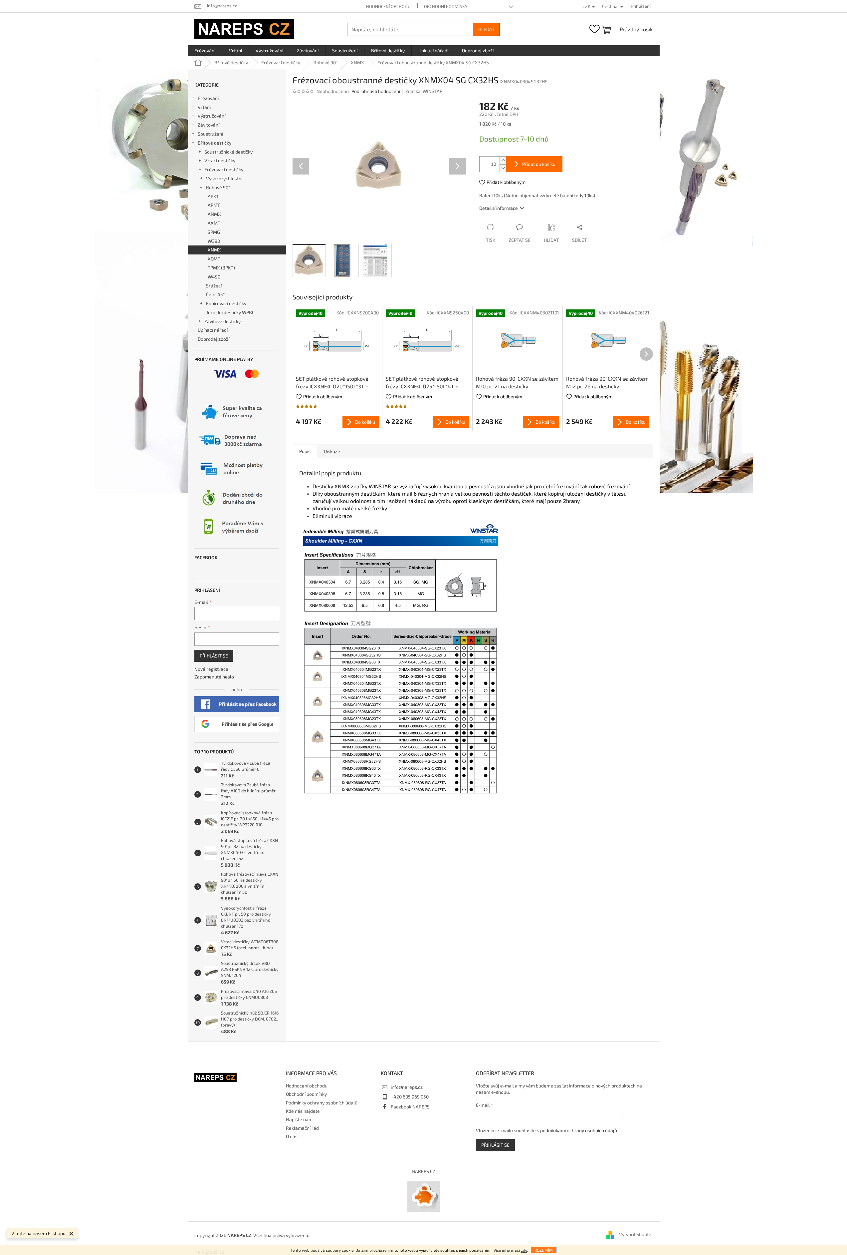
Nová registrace (211, 669)
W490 (214, 276)
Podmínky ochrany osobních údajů (321, 1102)
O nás (292, 1136)
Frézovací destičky (223, 169)
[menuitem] (205, 50)
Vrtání (204, 107)
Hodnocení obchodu (388, 6)
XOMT (214, 258)
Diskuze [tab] (332, 451)
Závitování (208, 125)
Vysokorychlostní (224, 178)
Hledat (486, 29)
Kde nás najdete (303, 1111)
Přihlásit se (214, 655)
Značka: (424, 91)
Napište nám (299, 1119)
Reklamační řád (302, 1128)
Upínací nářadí (213, 330)
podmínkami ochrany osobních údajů (578, 1130)
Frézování (208, 98)
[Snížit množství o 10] (503, 168)
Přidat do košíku (538, 164)
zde (524, 1250)
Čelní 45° (215, 294)
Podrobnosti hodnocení (375, 91)
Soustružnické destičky (228, 152)
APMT (214, 205)
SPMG (214, 232)
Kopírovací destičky (226, 303)
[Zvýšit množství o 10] (503, 160)
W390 (214, 241)
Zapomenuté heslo (214, 676)
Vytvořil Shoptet (636, 1234)
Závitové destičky (222, 321)
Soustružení (210, 134)
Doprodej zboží (213, 339)
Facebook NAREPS (410, 1106)
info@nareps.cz (407, 1087)
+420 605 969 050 (410, 1096)
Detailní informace (498, 208)
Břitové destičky (214, 143)
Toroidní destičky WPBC (230, 312)
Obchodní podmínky (445, 6)
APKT (213, 196)
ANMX (214, 214)
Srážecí (214, 285)
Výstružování (211, 116)
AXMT (214, 223)
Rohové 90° (218, 187)
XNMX (214, 249)
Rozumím (543, 1250)
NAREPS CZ (423, 1171)
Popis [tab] (305, 451)
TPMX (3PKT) (221, 267)
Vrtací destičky (219, 160)
